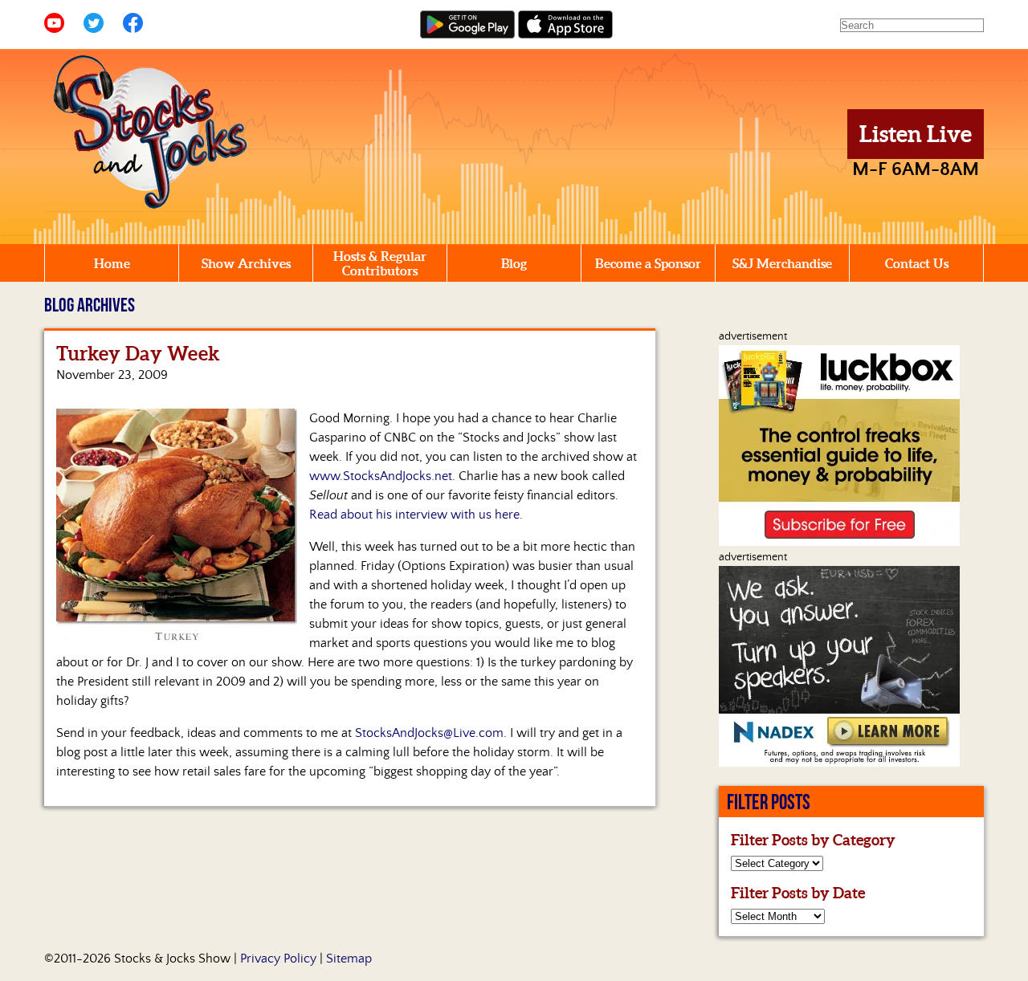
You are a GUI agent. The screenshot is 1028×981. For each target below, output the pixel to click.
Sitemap (349, 958)
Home (112, 263)
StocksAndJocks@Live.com (429, 733)
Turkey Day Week (138, 353)
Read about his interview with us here (414, 514)
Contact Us (916, 263)
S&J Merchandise (782, 263)
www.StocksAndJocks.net (380, 476)
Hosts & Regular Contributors (379, 263)
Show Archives (246, 263)
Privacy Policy (278, 958)
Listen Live (915, 134)
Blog (514, 263)
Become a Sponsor (648, 263)
